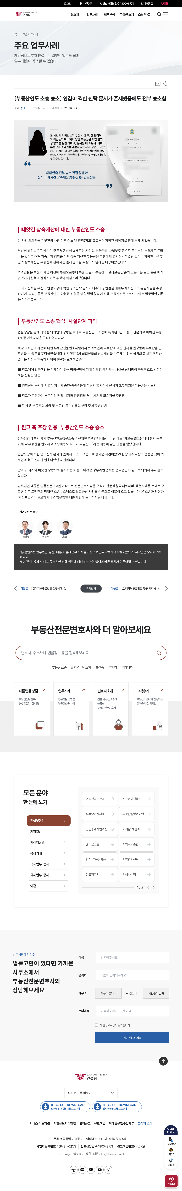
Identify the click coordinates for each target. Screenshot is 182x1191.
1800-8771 (118, 3)
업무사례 (92, 14)
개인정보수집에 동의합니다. (115, 1025)
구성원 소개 (127, 14)
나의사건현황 (86, 3)
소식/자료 (144, 14)
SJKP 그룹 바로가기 (81, 1093)
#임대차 (127, 667)
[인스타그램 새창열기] (108, 1170)
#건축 (100, 667)
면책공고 (85, 1123)
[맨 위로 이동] (163, 1061)
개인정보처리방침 (64, 1123)
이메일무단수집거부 (121, 1123)
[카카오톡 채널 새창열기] (91, 1170)
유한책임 (99, 1123)
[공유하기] (165, 84)
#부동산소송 (57, 667)
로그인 (67, 3)
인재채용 (145, 3)
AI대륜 (164, 3)
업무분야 (109, 14)
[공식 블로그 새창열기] (82, 1170)
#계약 (112, 667)
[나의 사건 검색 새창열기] (73, 1170)
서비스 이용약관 (40, 1123)
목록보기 (91, 588)
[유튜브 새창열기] (100, 1170)
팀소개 (75, 14)
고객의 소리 (145, 1123)
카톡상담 (171, 1154)
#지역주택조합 (81, 667)
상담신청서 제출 (132, 1038)
